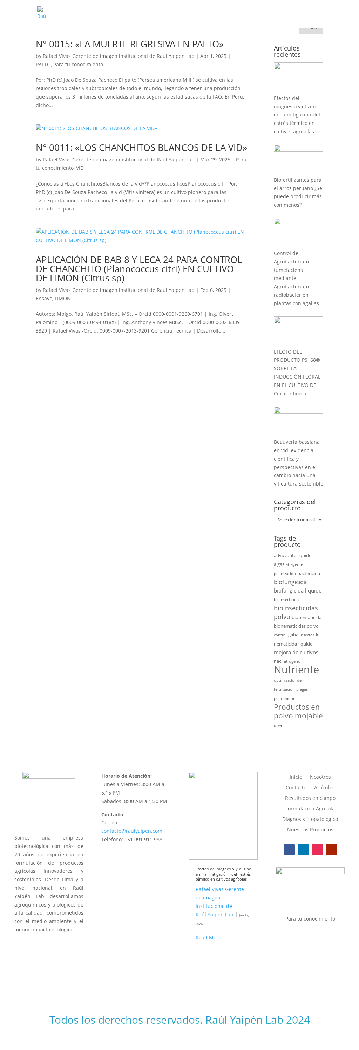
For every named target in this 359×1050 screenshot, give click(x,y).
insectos (307, 635)
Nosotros (320, 777)
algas (279, 564)
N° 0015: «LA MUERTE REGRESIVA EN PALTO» (130, 44)
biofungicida (290, 582)
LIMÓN (63, 298)
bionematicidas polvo (296, 626)
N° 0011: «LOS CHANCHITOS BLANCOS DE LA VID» (141, 147)
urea (278, 725)
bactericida (308, 573)
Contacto (296, 788)
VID (80, 168)
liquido (305, 644)
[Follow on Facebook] (289, 849)
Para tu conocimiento (78, 64)
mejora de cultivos (296, 652)
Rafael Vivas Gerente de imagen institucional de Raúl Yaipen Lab (119, 56)
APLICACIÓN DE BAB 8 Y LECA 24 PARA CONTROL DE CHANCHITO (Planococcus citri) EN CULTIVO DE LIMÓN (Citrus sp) (139, 268)
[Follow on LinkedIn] (303, 849)
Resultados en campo (310, 798)
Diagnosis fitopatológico (310, 819)
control (280, 635)
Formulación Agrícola (310, 809)
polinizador (284, 698)
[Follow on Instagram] (317, 849)
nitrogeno (291, 661)
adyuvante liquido (293, 555)
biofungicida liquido (298, 590)
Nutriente (296, 669)
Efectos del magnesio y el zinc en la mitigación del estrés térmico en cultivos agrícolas (223, 874)
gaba (293, 634)
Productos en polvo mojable (298, 711)
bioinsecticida (286, 599)
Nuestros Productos (310, 830)
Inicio (296, 777)
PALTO (43, 64)
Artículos (324, 788)
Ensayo (44, 298)
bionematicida (306, 617)
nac (277, 661)
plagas (302, 689)
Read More (208, 937)
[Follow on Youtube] (331, 849)
